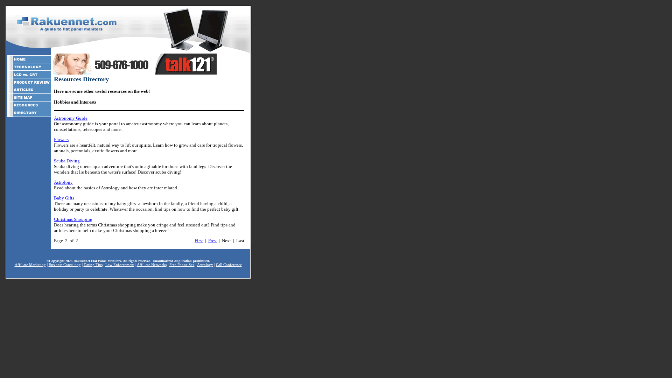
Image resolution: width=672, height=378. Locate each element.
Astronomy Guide (71, 118)
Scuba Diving (67, 160)
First (199, 240)
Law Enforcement (119, 265)
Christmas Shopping (73, 219)
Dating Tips (93, 265)
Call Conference (229, 265)
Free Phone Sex (182, 265)
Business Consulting (65, 265)
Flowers (61, 139)
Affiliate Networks (152, 265)
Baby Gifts (64, 198)
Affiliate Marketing (30, 265)
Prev (212, 240)
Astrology (63, 182)
